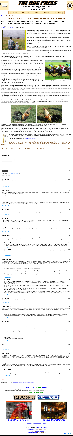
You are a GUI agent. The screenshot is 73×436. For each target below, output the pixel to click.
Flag (8, 186)
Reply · (6, 186)
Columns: (8, 15)
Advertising (29, 423)
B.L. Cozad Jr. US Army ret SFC (8, 27)
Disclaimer (42, 424)
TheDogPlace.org (30, 429)
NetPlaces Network (41, 427)
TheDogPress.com (40, 431)
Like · (3, 186)
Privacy (44, 423)
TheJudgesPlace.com (32, 432)
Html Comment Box (13, 173)
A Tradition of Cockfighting (30, 138)
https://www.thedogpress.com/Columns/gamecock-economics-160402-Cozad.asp (23, 382)
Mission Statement (37, 423)
